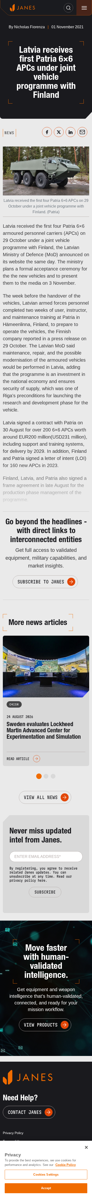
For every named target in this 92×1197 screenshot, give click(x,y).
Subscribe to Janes (40, 581)
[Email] (82, 132)
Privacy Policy (13, 1133)
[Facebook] (47, 132)
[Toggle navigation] (84, 7)
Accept (46, 1188)
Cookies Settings (46, 1174)
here (41, 880)
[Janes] (22, 7)
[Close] (86, 1147)
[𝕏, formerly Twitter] (59, 132)
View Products (41, 1024)
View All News (41, 797)
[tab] (39, 776)
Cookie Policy (65, 1165)
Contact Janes (25, 1112)
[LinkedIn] (70, 132)
